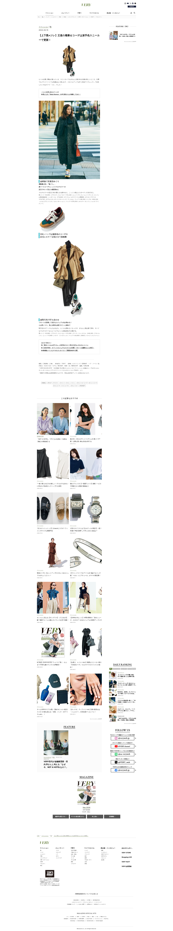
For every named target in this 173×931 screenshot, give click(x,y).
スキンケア (58, 852)
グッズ (72, 858)
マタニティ (99, 17)
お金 (86, 861)
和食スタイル (103, 916)
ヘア (57, 854)
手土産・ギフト (88, 859)
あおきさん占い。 (127, 848)
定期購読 (111, 816)
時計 (60, 17)
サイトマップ (98, 902)
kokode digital (99, 920)
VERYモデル (104, 856)
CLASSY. (72, 916)
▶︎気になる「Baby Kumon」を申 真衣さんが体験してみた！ (61, 94)
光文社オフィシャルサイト (100, 904)
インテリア (87, 852)
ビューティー (65, 13)
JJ (67, 916)
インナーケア (59, 858)
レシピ (86, 850)
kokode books (90, 920)
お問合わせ (89, 904)
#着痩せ (44, 383)
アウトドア (87, 854)
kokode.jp (72, 920)
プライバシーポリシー (88, 902)
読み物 (102, 859)
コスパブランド (72, 17)
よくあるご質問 (80, 904)
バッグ (47, 17)
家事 (86, 858)
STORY (83, 916)
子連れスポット (74, 852)
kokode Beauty (80, 920)
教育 (72, 861)
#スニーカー (74, 385)
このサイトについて (76, 902)
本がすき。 (106, 918)
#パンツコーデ (93, 383)
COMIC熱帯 (81, 918)
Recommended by (94, 718)
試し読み (94, 816)
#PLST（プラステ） (53, 383)
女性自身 (66, 918)
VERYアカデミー (105, 854)
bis (97, 916)
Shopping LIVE (127, 857)
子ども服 (73, 856)
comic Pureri (89, 918)
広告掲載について (71, 904)
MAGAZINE (76, 900)
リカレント (103, 858)
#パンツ (63, 383)
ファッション (49, 13)
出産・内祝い (74, 854)
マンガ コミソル (98, 918)
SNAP (92, 17)
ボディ (57, 856)
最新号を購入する (60, 816)
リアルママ (73, 863)
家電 (86, 863)
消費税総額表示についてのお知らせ (86, 894)
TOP (38, 835)
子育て (79, 13)
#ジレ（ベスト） (71, 383)
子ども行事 (73, 859)
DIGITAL (83, 900)
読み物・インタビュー (113, 13)
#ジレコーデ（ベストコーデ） (62, 385)
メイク (57, 850)
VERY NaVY (126, 862)
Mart (88, 916)
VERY (78, 916)
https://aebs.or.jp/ (55, 885)
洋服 (65, 17)
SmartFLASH (73, 918)
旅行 (86, 856)
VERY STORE (126, 853)
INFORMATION (96, 900)
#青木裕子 (82, 385)
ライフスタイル (94, 13)
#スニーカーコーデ (82, 383)
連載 (102, 850)
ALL (39, 17)
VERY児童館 (73, 850)
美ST (93, 916)
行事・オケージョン (83, 17)
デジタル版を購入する (77, 816)
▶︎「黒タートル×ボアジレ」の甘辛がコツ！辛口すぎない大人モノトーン (64, 345)
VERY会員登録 (126, 866)
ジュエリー (54, 17)
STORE (88, 900)
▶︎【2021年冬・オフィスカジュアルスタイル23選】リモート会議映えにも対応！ (67, 348)
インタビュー (104, 852)
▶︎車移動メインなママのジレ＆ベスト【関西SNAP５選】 (59, 350)
